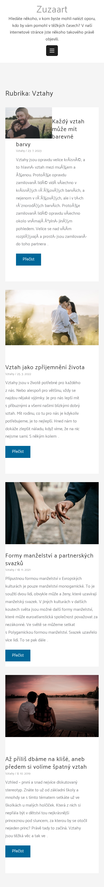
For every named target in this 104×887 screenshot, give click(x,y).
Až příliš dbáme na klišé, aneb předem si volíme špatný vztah (46, 763)
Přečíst (29, 260)
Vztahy (20, 150)
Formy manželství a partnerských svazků (49, 559)
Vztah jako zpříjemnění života (45, 367)
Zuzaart (52, 10)
